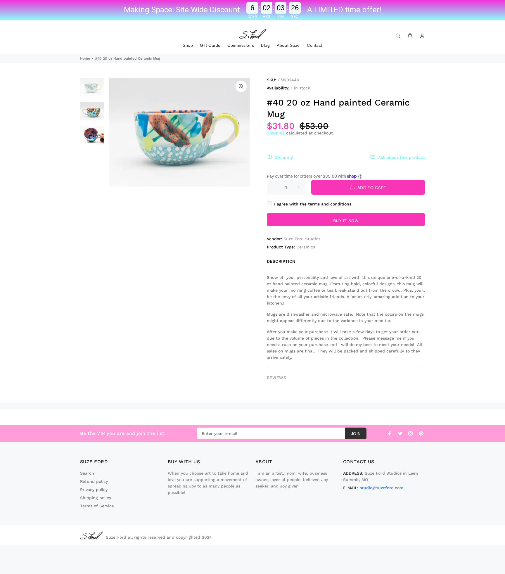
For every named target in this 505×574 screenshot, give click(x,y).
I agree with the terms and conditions (312, 204)
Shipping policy (95, 497)
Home (85, 58)
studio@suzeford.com (381, 487)
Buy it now (346, 220)
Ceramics (305, 247)
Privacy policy (94, 489)
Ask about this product (401, 157)
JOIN (356, 433)
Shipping (276, 133)
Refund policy (94, 481)
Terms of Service (97, 506)
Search (87, 473)
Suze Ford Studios (301, 238)
